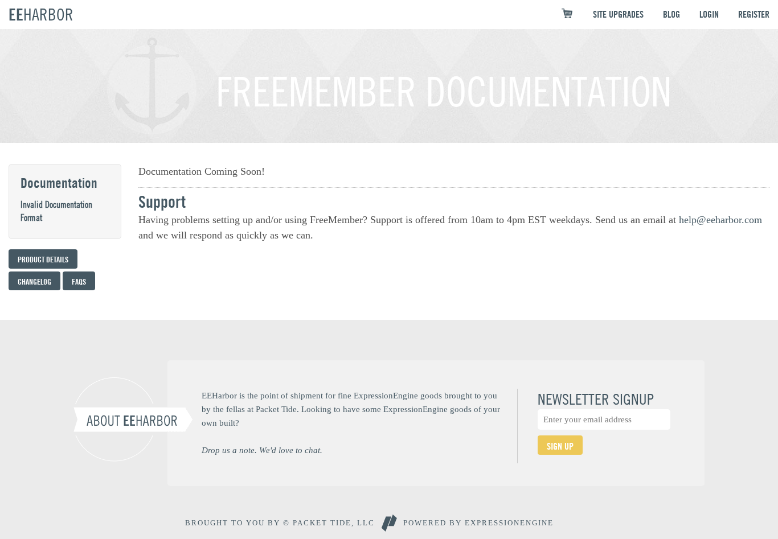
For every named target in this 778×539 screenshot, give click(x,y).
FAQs (79, 281)
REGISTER (753, 14)
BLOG (671, 14)
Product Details (43, 259)
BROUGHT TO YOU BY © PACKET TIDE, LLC (280, 523)
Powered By (478, 523)
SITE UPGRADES (618, 14)
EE (41, 14)
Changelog (34, 281)
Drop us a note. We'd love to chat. (262, 450)
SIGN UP (560, 446)
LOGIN (709, 14)
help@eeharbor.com (720, 219)
